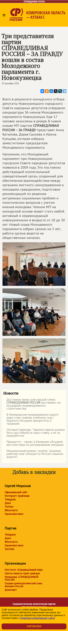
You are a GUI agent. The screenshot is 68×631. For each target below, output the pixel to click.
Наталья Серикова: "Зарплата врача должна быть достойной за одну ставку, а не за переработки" (34, 432)
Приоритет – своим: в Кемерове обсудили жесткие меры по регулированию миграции (33, 443)
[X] (56, 91)
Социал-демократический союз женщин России (23, 585)
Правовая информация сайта (37, 618)
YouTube (9, 549)
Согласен (34, 626)
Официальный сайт (16, 492)
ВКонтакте (11, 510)
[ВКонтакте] (42, 91)
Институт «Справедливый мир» (24, 569)
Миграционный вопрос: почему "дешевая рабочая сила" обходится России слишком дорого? (33, 454)
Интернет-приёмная (17, 495)
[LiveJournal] (60, 91)
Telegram (10, 499)
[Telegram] (64, 91)
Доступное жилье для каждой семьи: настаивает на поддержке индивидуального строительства (32, 404)
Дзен (8, 503)
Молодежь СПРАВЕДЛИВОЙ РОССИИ (21, 578)
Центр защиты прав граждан (22, 573)
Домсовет (11, 589)
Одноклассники (14, 513)
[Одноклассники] (47, 91)
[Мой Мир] (51, 91)
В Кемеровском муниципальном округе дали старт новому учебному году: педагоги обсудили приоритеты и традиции (30, 419)
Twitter (9, 506)
